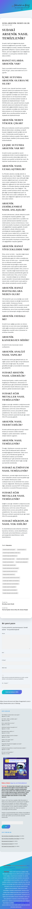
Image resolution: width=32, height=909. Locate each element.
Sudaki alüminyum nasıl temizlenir (10, 583)
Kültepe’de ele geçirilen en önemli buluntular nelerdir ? (14, 748)
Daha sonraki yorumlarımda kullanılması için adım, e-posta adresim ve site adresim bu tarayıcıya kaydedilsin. (15, 678)
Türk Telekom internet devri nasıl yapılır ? (11, 714)
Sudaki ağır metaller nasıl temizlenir (11, 580)
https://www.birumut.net (7, 701)
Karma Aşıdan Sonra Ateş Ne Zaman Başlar (15, 609)
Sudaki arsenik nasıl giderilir (9, 586)
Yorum (3, 633)
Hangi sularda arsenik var (8, 574)
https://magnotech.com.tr (23, 701)
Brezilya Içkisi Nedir (8, 604)
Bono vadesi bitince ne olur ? (8, 723)
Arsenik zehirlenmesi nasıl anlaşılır (10, 568)
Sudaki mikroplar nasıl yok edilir (10, 593)
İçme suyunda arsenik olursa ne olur (11, 577)
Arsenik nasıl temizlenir (8, 562)
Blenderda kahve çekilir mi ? (8, 731)
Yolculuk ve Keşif (22, 5)
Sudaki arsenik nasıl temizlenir (10, 590)
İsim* (3, 652)
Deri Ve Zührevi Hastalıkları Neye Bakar (10, 836)
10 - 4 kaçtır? (5, 683)
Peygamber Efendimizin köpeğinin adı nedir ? (12, 743)
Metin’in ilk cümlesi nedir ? (8, 739)
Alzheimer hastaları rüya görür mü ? (9, 727)
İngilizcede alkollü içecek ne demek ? (10, 735)
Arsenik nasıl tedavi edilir (22, 558)
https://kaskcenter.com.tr (7, 703)
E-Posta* (4, 660)
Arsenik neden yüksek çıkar (9, 565)
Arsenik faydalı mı (22, 549)
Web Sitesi (4, 667)
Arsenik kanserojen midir (8, 558)
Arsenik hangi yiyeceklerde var (10, 555)
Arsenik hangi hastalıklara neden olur (11, 552)
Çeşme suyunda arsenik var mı (10, 571)
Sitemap (17, 703)
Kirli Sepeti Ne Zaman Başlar (8, 846)
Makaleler (9, 545)
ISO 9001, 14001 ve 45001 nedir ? (9, 719)
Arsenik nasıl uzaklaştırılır (21, 562)
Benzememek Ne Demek (7, 841)
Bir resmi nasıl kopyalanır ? (8, 752)
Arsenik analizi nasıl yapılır (9, 549)
